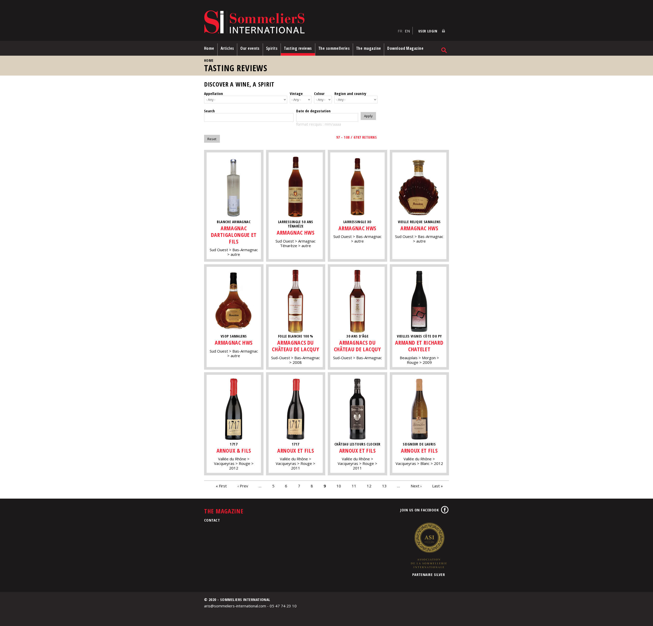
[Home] (299, 22)
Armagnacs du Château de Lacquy (295, 346)
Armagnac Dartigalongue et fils (234, 234)
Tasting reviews (298, 48)
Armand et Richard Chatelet (419, 346)
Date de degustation (313, 111)
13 (384, 485)
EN (407, 30)
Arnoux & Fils (234, 450)
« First (221, 485)
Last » (437, 485)
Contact (212, 520)
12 (369, 485)
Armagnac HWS (296, 232)
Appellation (213, 93)
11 (354, 485)
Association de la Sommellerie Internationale (428, 545)
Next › (416, 485)
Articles (227, 48)
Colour (319, 93)
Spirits (272, 48)
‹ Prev (242, 485)
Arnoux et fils (295, 450)
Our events (250, 48)
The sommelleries (334, 48)
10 (338, 485)
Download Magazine (405, 48)
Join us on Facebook (419, 509)
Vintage (296, 93)
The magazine (368, 48)
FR (400, 30)
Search (209, 111)
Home (209, 48)
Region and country (350, 93)
